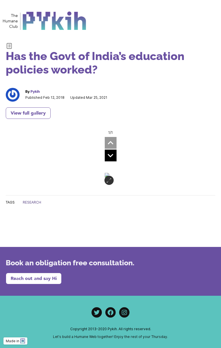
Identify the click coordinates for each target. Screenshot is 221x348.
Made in (12, 341)
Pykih (35, 91)
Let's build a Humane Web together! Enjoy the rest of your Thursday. (110, 337)
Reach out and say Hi (34, 278)
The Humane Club (10, 21)
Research (32, 202)
